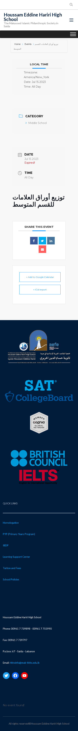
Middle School (37, 123)
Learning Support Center (16, 556)
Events (28, 44)
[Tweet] (42, 240)
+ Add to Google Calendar (40, 277)
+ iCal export (40, 289)
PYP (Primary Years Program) (19, 534)
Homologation (11, 522)
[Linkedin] (51, 240)
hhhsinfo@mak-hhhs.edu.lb (25, 662)
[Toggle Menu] (73, 34)
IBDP (6, 545)
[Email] (42, 249)
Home (17, 44)
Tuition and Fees (12, 568)
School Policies (11, 579)
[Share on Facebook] (34, 240)
